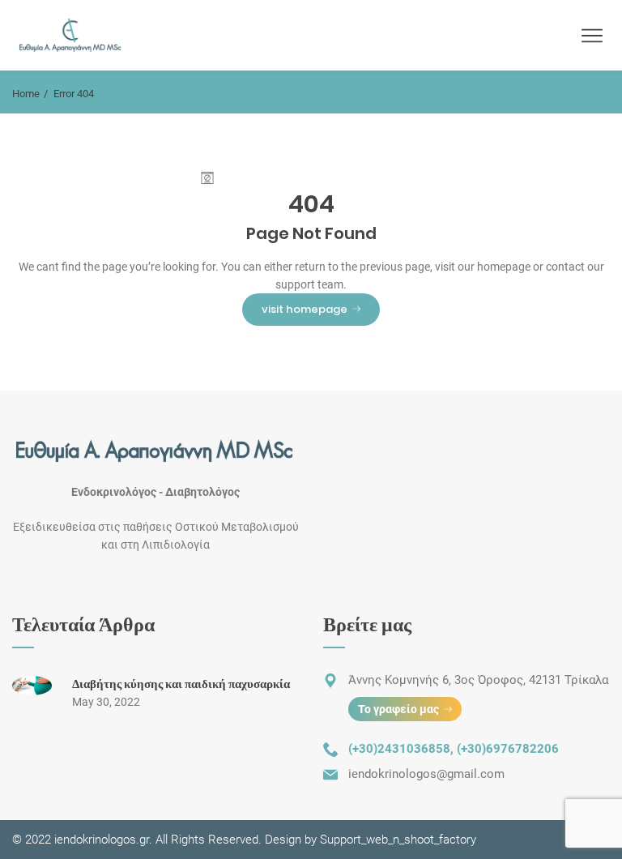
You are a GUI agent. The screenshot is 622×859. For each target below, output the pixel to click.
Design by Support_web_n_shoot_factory (369, 839)
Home (26, 94)
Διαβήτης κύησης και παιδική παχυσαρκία (181, 683)
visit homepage (304, 309)
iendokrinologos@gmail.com (426, 774)
